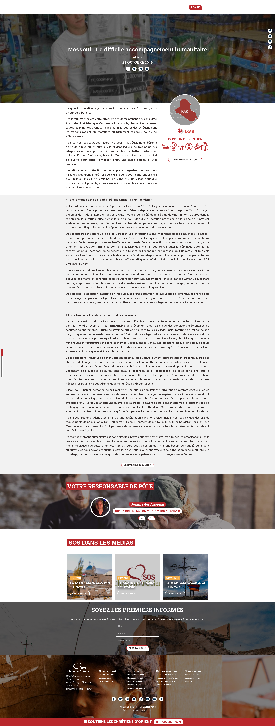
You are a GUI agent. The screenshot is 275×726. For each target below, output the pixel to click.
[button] (211, 7)
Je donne (195, 7)
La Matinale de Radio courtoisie (135, 585)
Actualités (86, 7)
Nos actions (128, 7)
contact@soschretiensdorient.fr (79, 689)
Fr (206, 7)
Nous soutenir (176, 7)
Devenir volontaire (152, 7)
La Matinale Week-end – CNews (90, 585)
